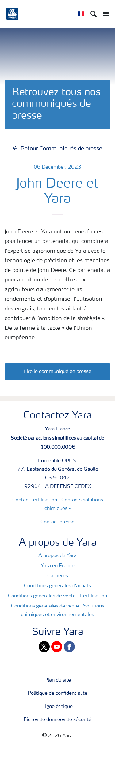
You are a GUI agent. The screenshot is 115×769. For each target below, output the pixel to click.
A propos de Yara (57, 555)
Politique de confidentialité (57, 693)
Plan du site (57, 680)
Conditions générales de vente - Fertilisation (57, 596)
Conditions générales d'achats (57, 586)
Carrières (57, 576)
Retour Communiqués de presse (61, 148)
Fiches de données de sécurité (57, 719)
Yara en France (58, 565)
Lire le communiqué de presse (57, 371)
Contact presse (57, 522)
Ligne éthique (57, 706)
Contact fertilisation (34, 500)
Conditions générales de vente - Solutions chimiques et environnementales (57, 610)
